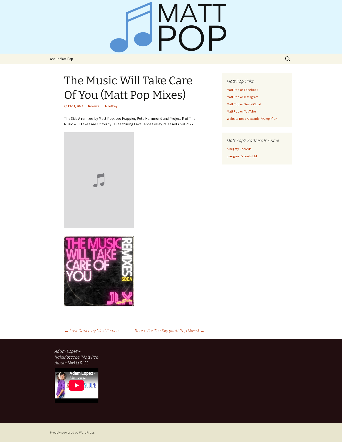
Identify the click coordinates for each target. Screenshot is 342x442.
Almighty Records (239, 149)
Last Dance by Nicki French (91, 330)
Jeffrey (112, 106)
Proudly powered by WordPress (72, 432)
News (95, 106)
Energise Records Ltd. (242, 156)
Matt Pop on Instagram (242, 97)
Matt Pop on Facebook (242, 90)
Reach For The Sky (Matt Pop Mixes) (170, 330)
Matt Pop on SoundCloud (244, 104)
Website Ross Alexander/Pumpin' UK (252, 118)
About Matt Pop (61, 59)
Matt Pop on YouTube (241, 111)
